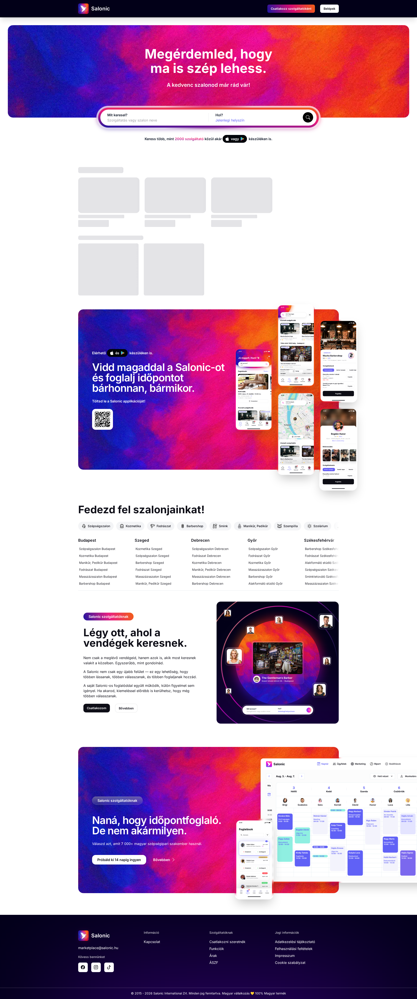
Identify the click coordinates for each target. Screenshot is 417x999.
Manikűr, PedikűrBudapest (98, 562)
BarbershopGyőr (260, 576)
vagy (235, 139)
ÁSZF (213, 962)
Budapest (87, 540)
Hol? (219, 115)
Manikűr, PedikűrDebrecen (211, 569)
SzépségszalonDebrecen (210, 549)
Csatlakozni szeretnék (227, 942)
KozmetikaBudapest (93, 556)
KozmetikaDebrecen (207, 562)
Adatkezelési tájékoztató (295, 942)
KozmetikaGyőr (259, 562)
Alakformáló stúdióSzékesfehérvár (330, 562)
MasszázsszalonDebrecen (211, 576)
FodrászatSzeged (149, 569)
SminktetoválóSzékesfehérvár (326, 576)
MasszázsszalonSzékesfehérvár (328, 583)
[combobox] (149, 120)
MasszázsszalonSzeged (153, 576)
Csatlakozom (96, 708)
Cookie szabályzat (290, 962)
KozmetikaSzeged (149, 549)
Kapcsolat (152, 942)
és (117, 353)
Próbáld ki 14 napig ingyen (119, 860)
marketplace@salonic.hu (98, 948)
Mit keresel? (117, 115)
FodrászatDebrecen (206, 556)
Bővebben (126, 708)
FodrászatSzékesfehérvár (323, 556)
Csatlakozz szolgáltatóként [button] (291, 8)
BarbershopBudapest (94, 583)
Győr (252, 540)
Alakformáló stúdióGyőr (265, 583)
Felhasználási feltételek (294, 949)
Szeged (142, 540)
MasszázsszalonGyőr (264, 569)
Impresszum (285, 955)
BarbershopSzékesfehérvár (325, 549)
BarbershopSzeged (150, 562)
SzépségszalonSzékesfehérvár (327, 569)
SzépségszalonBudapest (97, 549)
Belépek (329, 8)
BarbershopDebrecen (207, 583)
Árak (213, 955)
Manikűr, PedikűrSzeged (153, 583)
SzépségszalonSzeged (152, 556)
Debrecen (200, 540)
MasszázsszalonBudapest (98, 576)
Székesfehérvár (319, 540)
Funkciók (216, 949)
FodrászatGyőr (259, 556)
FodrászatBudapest (93, 569)
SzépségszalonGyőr (263, 549)
